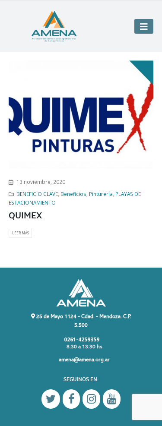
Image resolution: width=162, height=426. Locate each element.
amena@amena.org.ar (84, 359)
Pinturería (101, 193)
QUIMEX (25, 215)
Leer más (20, 232)
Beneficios (73, 193)
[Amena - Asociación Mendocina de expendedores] (54, 26)
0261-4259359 (81, 339)
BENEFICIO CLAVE (37, 193)
